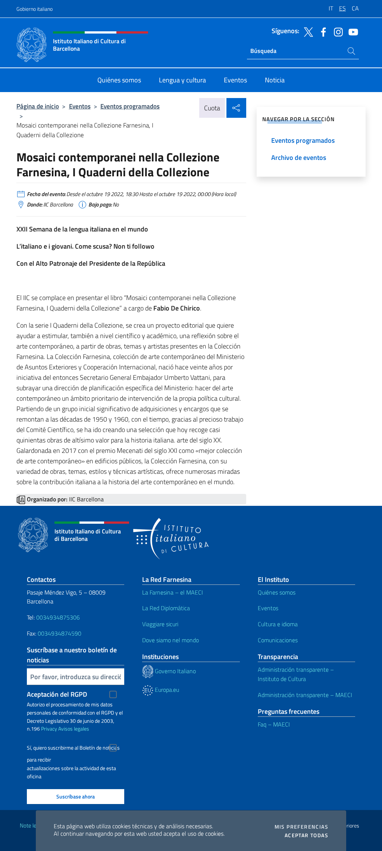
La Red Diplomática (166, 607)
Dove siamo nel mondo (170, 640)
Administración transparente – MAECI (305, 694)
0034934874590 (59, 633)
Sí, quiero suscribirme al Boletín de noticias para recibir (73, 749)
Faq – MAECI (274, 724)
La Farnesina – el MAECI (172, 592)
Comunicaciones (278, 640)
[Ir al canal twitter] (306, 31)
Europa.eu (166, 689)
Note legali (32, 825)
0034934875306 (58, 617)
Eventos (80, 106)
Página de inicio (37, 106)
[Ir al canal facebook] (321, 31)
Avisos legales (73, 728)
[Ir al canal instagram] (336, 31)
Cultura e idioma (278, 624)
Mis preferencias (301, 826)
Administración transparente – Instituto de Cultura (296, 674)
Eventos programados (130, 106)
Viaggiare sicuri (160, 624)
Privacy (49, 728)
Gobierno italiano (34, 9)
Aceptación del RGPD (57, 694)
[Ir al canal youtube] (351, 31)
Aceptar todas (306, 835)
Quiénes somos (276, 592)
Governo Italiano (174, 670)
